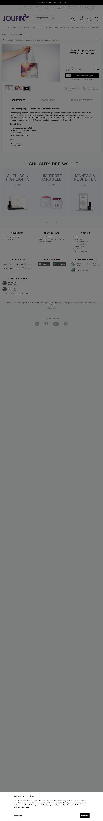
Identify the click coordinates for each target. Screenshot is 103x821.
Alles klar (84, 815)
